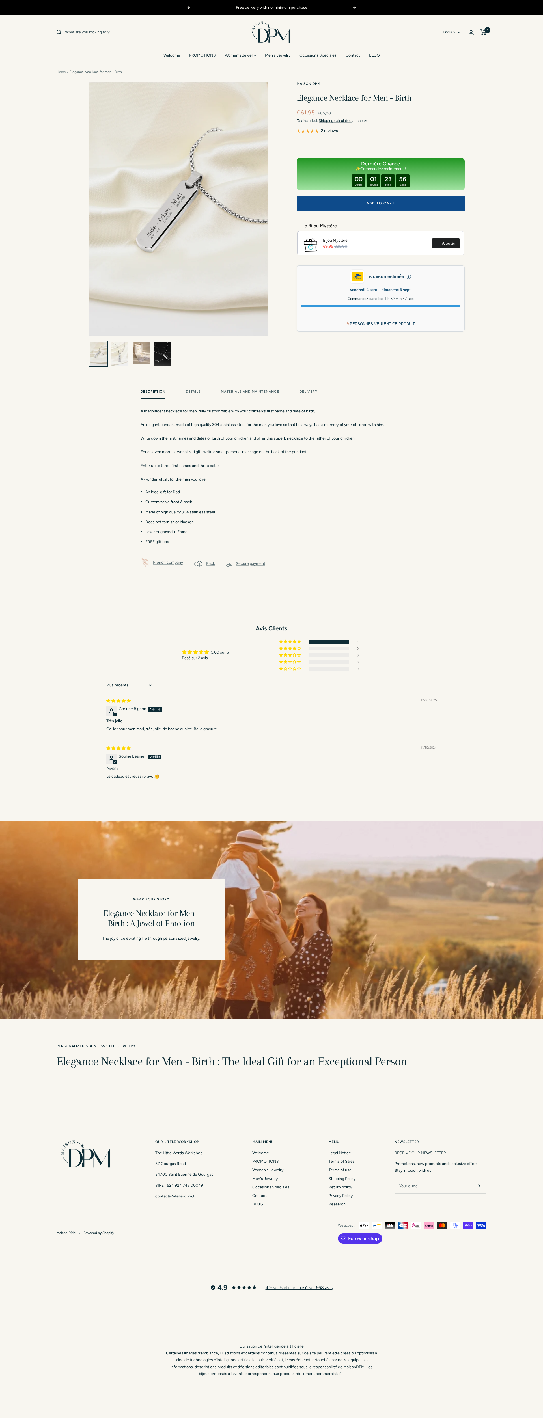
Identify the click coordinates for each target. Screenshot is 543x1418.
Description (153, 392)
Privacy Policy (341, 1195)
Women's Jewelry (240, 55)
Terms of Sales (342, 1161)
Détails (193, 392)
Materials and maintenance (250, 392)
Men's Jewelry (277, 55)
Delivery (308, 392)
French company (168, 562)
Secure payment (250, 563)
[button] (290, 642)
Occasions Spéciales (318, 55)
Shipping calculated (335, 120)
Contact (353, 55)
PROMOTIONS (202, 55)
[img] (118, 701)
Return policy (340, 1187)
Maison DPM (308, 84)
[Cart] (483, 32)
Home (61, 72)
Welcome (171, 55)
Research (337, 1204)
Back (210, 563)
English (449, 32)
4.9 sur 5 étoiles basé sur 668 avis (299, 1287)
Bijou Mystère (335, 240)
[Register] (478, 1186)
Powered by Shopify (98, 1233)
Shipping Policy (342, 1178)
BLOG (374, 55)
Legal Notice (340, 1153)
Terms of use (340, 1170)
